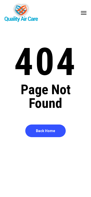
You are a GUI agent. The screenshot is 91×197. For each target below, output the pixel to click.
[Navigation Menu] (83, 12)
